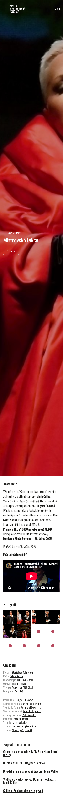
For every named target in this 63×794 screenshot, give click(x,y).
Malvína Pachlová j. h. (31, 704)
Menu (57, 9)
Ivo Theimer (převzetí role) (25, 726)
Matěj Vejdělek (20, 723)
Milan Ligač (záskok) (22, 730)
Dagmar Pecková (25, 700)
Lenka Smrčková (25, 680)
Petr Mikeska (16, 676)
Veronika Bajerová (32, 711)
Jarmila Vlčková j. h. (31, 707)
